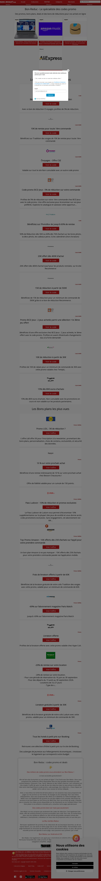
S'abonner (50, 95)
